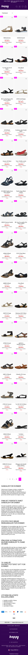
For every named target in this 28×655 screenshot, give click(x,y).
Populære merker (13, 625)
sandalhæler (9, 510)
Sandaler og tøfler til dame (10, 600)
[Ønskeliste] (23, 6)
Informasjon (13, 632)
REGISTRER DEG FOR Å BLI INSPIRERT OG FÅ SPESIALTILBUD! (14, 646)
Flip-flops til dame (8, 601)
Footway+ (16, 653)
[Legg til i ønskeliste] (12, 17)
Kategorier (13, 629)
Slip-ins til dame (7, 604)
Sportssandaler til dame (9, 603)
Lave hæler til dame (8, 606)
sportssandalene (22, 555)
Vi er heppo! (13, 642)
